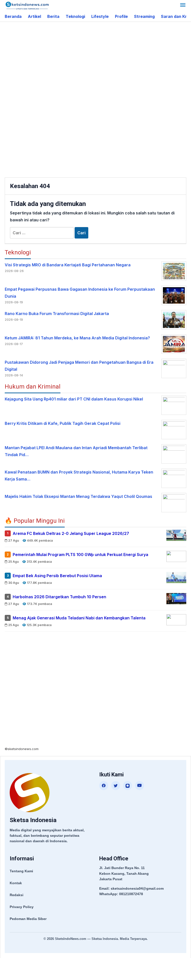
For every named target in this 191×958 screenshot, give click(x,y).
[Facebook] (103, 785)
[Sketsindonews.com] (27, 5)
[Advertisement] (98, 61)
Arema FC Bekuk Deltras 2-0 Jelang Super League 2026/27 (71, 533)
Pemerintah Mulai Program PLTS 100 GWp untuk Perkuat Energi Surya (80, 554)
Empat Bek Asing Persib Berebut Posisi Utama (57, 575)
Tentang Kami (21, 871)
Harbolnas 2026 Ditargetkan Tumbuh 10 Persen (59, 596)
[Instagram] (127, 785)
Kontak (16, 883)
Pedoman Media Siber (28, 919)
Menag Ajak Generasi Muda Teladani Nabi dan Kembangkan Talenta (79, 617)
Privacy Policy (22, 907)
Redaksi (16, 895)
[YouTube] (139, 785)
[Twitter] (115, 785)
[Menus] (182, 5)
